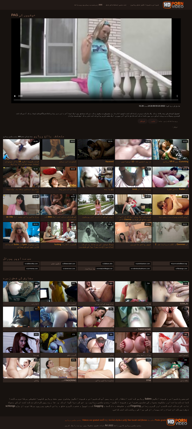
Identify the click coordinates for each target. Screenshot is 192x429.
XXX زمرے (98, 5)
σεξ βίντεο (142, 420)
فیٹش (142, 121)
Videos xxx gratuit (90, 420)
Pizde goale (160, 420)
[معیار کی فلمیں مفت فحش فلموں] (173, 5)
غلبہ (152, 121)
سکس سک (151, 420)
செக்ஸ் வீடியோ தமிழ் (118, 420)
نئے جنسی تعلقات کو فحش (116, 5)
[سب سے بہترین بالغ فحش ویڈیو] (177, 422)
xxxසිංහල (104, 420)
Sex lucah (132, 420)
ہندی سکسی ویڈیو (73, 420)
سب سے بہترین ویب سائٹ (84, 5)
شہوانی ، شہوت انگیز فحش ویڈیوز (144, 5)
